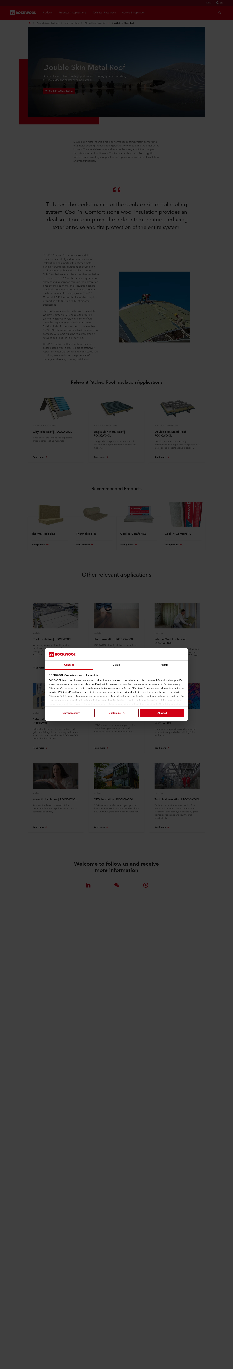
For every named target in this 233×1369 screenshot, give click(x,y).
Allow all (162, 713)
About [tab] (164, 664)
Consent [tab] (69, 664)
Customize (115, 713)
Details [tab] (116, 664)
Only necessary (71, 713)
